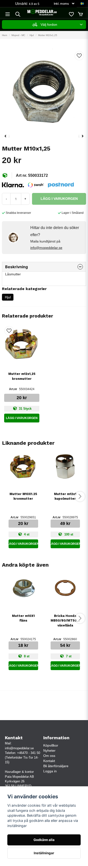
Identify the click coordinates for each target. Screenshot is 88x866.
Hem (4, 35)
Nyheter (49, 750)
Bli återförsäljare (55, 766)
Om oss (49, 756)
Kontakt (49, 761)
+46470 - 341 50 (28, 753)
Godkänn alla (44, 840)
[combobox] (44, 24)
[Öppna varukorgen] (80, 14)
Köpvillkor (50, 745)
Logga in (50, 771)
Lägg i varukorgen (22, 418)
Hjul (32, 35)
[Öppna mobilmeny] (7, 14)
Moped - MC (18, 35)
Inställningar (44, 853)
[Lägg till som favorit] (71, 14)
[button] (82, 4)
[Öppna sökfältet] (17, 14)
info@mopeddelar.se (46, 248)
